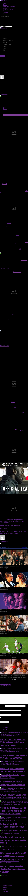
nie (22, 324)
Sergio (13, 402)
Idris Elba (16, 519)
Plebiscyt (5, 12)
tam (15, 243)
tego (13, 314)
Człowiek (4, 184)
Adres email (3, 709)
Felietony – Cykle (8, 9)
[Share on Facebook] (15, 99)
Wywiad (5, 8)
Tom (21, 430)
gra (15, 429)
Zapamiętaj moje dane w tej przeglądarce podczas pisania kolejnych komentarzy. (12, 718)
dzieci (5, 226)
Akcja (7, 519)
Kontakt (5, 889)
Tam (20, 248)
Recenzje (5, 5)
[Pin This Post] (15, 102)
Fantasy (11, 519)
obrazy (9, 223)
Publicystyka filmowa (9, 6)
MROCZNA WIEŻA (13, 521)
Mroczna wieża (4, 346)
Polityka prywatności (8, 885)
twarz (17, 235)
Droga (7, 319)
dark (15, 407)
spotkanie (24, 260)
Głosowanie (6, 11)
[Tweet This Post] (15, 100)
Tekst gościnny (4, 94)
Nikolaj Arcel (21, 521)
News (4, 3)
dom (26, 242)
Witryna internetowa (5, 713)
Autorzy (5, 887)
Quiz (4, 14)
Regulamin (5, 891)
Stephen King (17, 272)
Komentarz (3, 693)
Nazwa (2, 706)
